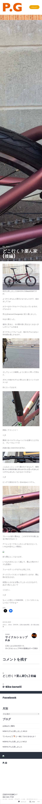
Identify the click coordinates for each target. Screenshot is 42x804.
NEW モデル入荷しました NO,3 (15, 731)
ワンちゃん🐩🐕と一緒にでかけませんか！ (19, 736)
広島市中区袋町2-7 (10, 794)
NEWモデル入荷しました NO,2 (15, 742)
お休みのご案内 (9, 726)
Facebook (9, 698)
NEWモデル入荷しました (12, 747)
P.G (4, 246)
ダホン (5, 625)
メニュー (34, 7)
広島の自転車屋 (24, 625)
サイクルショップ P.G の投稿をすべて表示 (21, 648)
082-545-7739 (8, 797)
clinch (10, 625)
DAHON (15, 625)
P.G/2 (7, 246)
